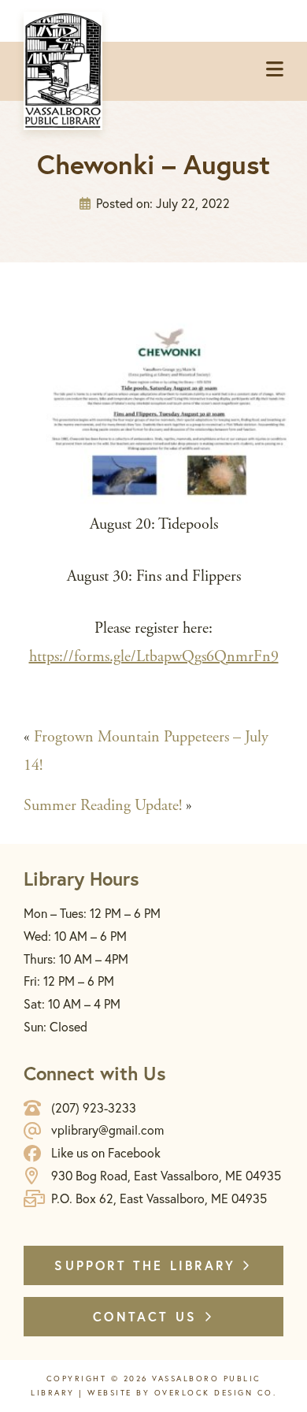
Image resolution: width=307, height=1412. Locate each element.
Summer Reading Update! (103, 806)
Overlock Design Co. (215, 1393)
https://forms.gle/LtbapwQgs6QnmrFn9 (154, 657)
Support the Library (148, 1265)
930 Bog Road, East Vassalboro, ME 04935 (166, 1175)
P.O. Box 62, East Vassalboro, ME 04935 (159, 1198)
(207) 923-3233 (93, 1107)
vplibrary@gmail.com (107, 1129)
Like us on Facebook (106, 1152)
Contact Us (148, 1316)
